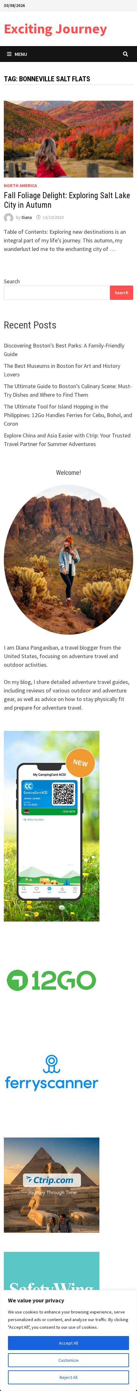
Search (12, 281)
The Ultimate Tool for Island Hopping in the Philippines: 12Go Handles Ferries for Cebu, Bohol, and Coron (68, 415)
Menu (21, 54)
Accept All (68, 1343)
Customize (68, 1360)
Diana (27, 217)
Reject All (68, 1377)
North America (20, 185)
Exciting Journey (55, 28)
